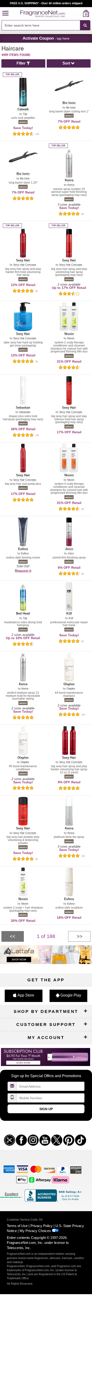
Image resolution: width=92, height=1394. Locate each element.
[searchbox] (41, 25)
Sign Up (46, 1109)
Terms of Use (17, 1226)
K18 (71, 618)
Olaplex (71, 688)
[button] (5, 13)
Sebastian (24, 412)
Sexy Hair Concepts (24, 264)
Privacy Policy (41, 1226)
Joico (71, 553)
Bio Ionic (71, 107)
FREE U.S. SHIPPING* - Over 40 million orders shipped (46, 3)
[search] (78, 13)
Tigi (25, 114)
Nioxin (70, 338)
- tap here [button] (46, 38)
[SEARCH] (85, 25)
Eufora (25, 553)
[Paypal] (63, 1170)
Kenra (70, 185)
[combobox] (46, 25)
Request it (23, 570)
